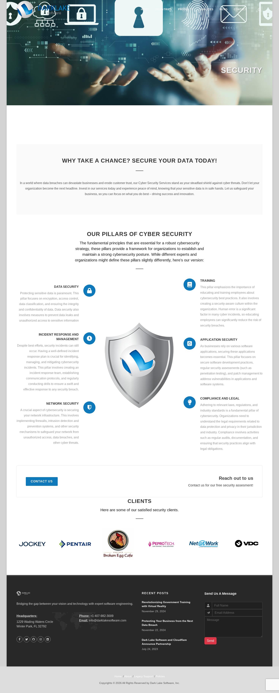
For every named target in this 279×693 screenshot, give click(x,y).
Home (118, 676)
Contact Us (42, 481)
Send (210, 640)
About (127, 676)
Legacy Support (143, 676)
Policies (160, 676)
